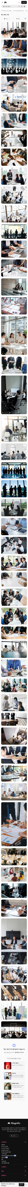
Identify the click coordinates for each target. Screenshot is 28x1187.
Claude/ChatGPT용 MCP (8, 1155)
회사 (2, 1171)
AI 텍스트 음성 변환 (6, 1152)
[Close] (26, 1185)
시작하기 (3, 1167)
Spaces (3, 1144)
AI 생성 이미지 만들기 (7, 10)
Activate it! (21, 1184)
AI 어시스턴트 (4, 1146)
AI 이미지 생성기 (5, 1148)
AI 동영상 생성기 (5, 1150)
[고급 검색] (25, 18)
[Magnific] (14, 1123)
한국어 (14, 1135)
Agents (4, 1157)
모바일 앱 (3, 1161)
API (2, 1159)
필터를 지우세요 (19, 1052)
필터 (19, 18)
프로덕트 (3, 1142)
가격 (19, 2)
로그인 (24, 2)
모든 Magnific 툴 (5, 1163)
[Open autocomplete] (3, 6)
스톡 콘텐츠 (4, 1153)
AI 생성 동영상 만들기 (19, 10)
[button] (14, 1136)
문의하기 (3, 1175)
